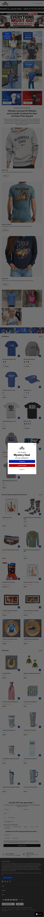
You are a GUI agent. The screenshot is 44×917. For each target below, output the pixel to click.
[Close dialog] (35, 444)
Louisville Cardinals (22, 465)
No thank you (22, 469)
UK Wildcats (22, 461)
